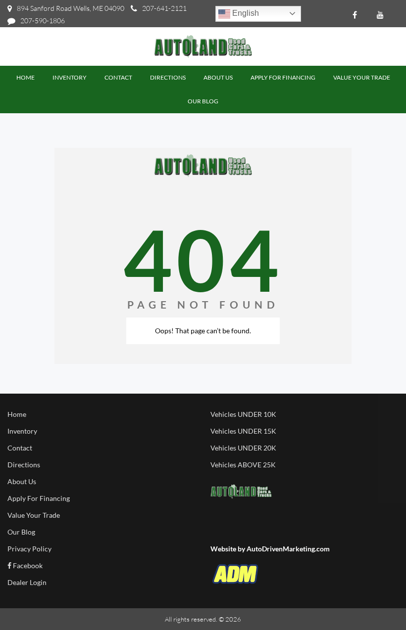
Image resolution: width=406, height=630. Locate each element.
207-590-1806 (42, 20)
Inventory (22, 431)
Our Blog (21, 532)
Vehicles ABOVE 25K (243, 464)
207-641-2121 (164, 8)
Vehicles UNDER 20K (243, 448)
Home (16, 414)
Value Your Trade (33, 515)
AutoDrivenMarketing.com (288, 548)
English (244, 13)
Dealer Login (27, 582)
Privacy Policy (29, 548)
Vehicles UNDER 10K (243, 414)
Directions (23, 464)
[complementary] (376, 600)
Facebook (27, 565)
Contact (19, 448)
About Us (21, 481)
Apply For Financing (38, 498)
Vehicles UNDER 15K (243, 431)
